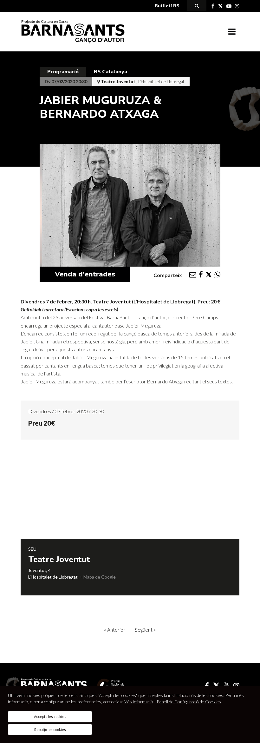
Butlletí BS (167, 6)
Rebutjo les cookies (50, 729)
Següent (145, 630)
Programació (63, 71)
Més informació (138, 701)
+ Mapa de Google (98, 577)
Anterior (114, 630)
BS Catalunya (110, 71)
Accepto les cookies (50, 716)
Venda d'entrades (85, 274)
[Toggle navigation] (231, 31)
